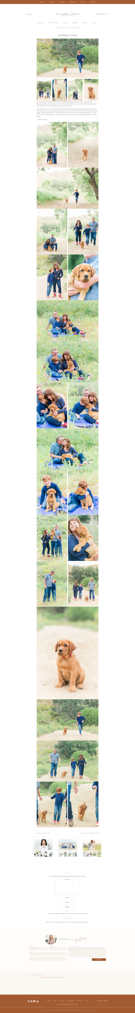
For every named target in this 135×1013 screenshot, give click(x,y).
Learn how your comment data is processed (77, 922)
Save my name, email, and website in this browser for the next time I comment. (67, 913)
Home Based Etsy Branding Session (89, 833)
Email (67, 902)
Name (67, 897)
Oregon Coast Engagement (43, 833)
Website (67, 907)
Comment (67, 879)
